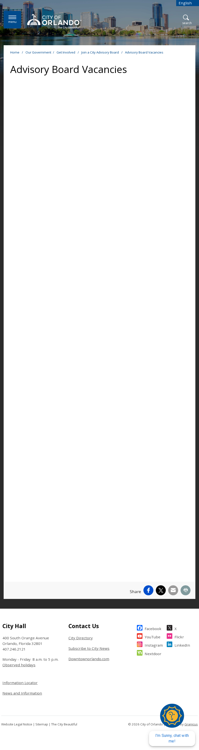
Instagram (154, 645)
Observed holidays (18, 664)
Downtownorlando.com (88, 658)
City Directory (80, 637)
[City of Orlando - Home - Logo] (54, 21)
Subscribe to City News (88, 648)
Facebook (153, 628)
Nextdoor (153, 653)
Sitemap (41, 724)
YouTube (152, 636)
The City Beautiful (64, 724)
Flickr (179, 636)
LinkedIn (182, 645)
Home (14, 52)
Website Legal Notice (16, 724)
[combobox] (187, 3)
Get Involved (66, 52)
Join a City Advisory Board (100, 52)
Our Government (38, 52)
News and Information (22, 693)
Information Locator (20, 682)
